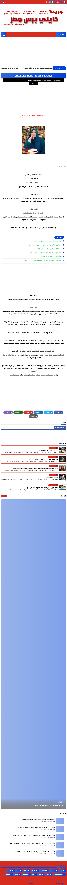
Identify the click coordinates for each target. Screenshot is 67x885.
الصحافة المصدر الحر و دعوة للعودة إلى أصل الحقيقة (48, 249)
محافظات (25, 874)
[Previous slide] (5, 496)
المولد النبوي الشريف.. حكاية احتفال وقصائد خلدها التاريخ (38, 819)
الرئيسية (60, 35)
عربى (40, 874)
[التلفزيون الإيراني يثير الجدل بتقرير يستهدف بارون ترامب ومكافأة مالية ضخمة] (60, 845)
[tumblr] (52, 2)
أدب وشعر (43, 870)
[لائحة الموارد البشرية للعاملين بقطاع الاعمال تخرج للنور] (62, 487)
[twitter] (49, 2)
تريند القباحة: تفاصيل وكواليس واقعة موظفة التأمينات (48, 241)
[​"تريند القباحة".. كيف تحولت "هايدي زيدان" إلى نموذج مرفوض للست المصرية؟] (62, 468)
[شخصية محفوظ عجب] (62, 477)
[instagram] (58, 2)
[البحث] (3, 2)
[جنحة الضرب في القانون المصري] (62, 450)
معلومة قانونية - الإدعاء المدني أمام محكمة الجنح (43, 459)
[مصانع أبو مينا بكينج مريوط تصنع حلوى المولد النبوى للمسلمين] (60, 829)
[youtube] (47, 2)
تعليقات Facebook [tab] (59, 427)
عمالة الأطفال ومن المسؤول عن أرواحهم (51, 256)
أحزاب (61, 870)
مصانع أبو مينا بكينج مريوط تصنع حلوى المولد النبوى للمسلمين (36, 827)
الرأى (18, 870)
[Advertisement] (33, 53)
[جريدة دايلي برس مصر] (33, 16)
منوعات (29, 80)
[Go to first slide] (2, 496)
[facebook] (61, 2)
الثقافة (26, 870)
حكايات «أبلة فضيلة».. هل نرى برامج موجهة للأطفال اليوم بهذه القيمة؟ (43, 260)
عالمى (47, 874)
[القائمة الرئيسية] (3, 34)
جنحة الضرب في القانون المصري (48, 450)
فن (33, 874)
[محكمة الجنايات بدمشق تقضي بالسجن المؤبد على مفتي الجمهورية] (60, 853)
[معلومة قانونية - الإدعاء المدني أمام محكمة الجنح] (62, 459)
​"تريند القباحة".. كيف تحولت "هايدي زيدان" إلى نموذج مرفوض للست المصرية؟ (35, 468)
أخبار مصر (52, 870)
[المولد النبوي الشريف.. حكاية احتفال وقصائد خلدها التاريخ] (60, 821)
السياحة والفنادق (58, 874)
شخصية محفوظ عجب (52, 477)
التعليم (34, 870)
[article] (33, 654)
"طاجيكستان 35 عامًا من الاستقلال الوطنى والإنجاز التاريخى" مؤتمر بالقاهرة (33, 835)
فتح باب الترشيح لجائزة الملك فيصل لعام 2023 (48, 805)
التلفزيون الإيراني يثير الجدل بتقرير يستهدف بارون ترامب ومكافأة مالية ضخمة (23, 68)
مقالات (16, 874)
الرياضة (10, 870)
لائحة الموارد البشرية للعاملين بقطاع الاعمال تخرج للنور (42, 487)
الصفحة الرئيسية (37, 80)
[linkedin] (55, 2)
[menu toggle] (64, 2)
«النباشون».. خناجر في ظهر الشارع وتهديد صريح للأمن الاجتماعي (45, 245)
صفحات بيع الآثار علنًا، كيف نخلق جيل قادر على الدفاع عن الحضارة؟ (45, 253)
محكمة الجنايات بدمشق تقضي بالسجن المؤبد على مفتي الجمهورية (35, 851)
